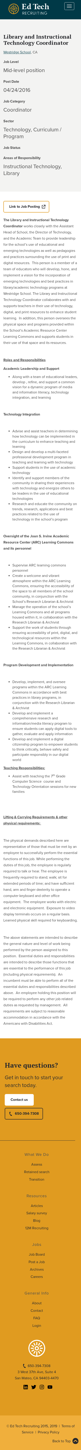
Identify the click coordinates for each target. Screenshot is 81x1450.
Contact (37, 1310)
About (37, 1303)
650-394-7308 (27, 1113)
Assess (36, 1164)
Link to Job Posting (24, 206)
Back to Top (61, 1441)
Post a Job (37, 1262)
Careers (37, 1277)
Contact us (19, 1099)
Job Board (37, 1254)
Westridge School (17, 52)
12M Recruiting (36, 1228)
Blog (36, 1220)
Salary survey (36, 1213)
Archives (37, 1269)
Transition (36, 1179)
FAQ (36, 1318)
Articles (37, 1206)
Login (36, 1325)
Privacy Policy (48, 1432)
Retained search (37, 1172)
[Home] (29, 9)
